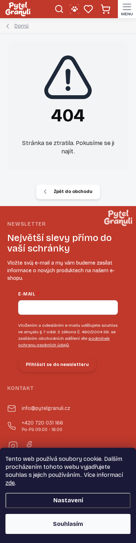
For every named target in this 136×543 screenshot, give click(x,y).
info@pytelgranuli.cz (46, 408)
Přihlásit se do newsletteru (57, 364)
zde (10, 482)
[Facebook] (28, 444)
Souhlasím (68, 523)
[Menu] (127, 9)
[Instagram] (12, 444)
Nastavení (68, 500)
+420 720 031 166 (42, 426)
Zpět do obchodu (73, 191)
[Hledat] (59, 9)
